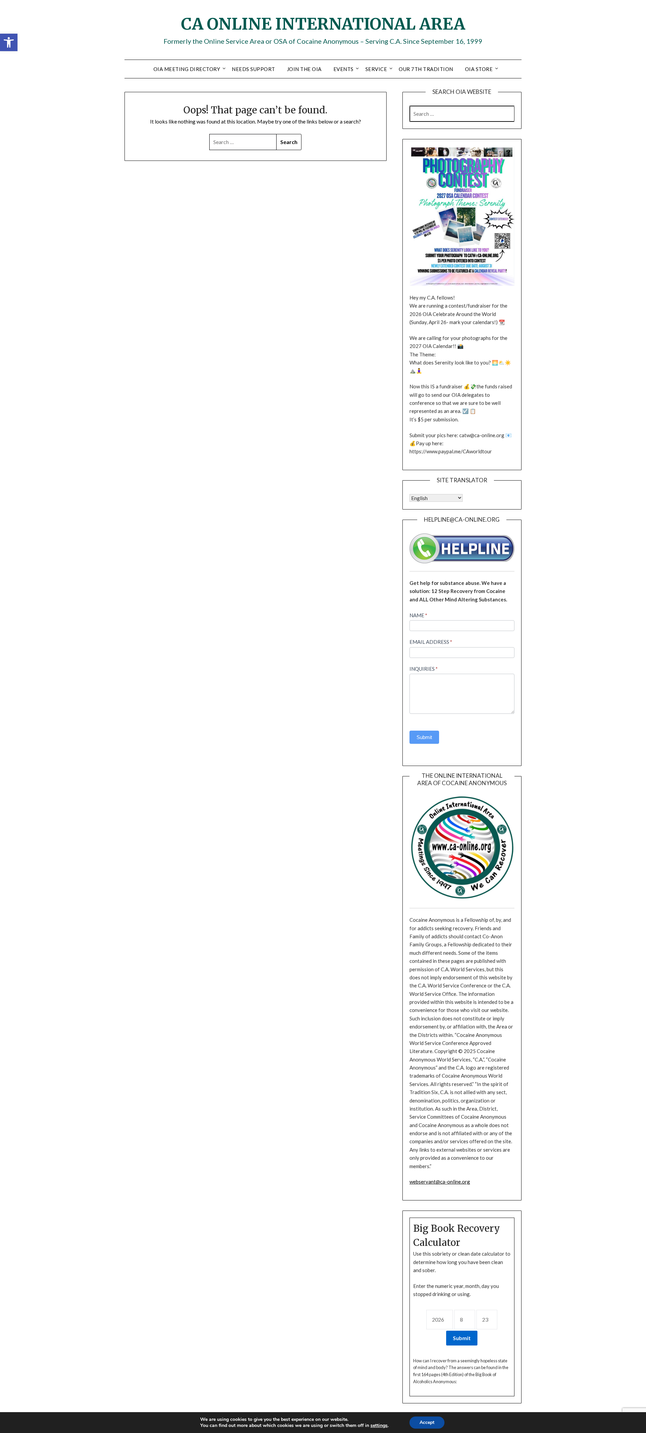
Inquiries (423, 669)
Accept (427, 1422)
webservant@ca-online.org (439, 1182)
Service (376, 69)
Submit (424, 737)
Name (418, 615)
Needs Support (253, 69)
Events (343, 69)
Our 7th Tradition (426, 69)
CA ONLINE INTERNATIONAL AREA (323, 24)
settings (379, 1426)
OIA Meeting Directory (186, 69)
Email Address (430, 642)
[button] (8, 42)
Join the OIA (304, 69)
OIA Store (479, 69)
